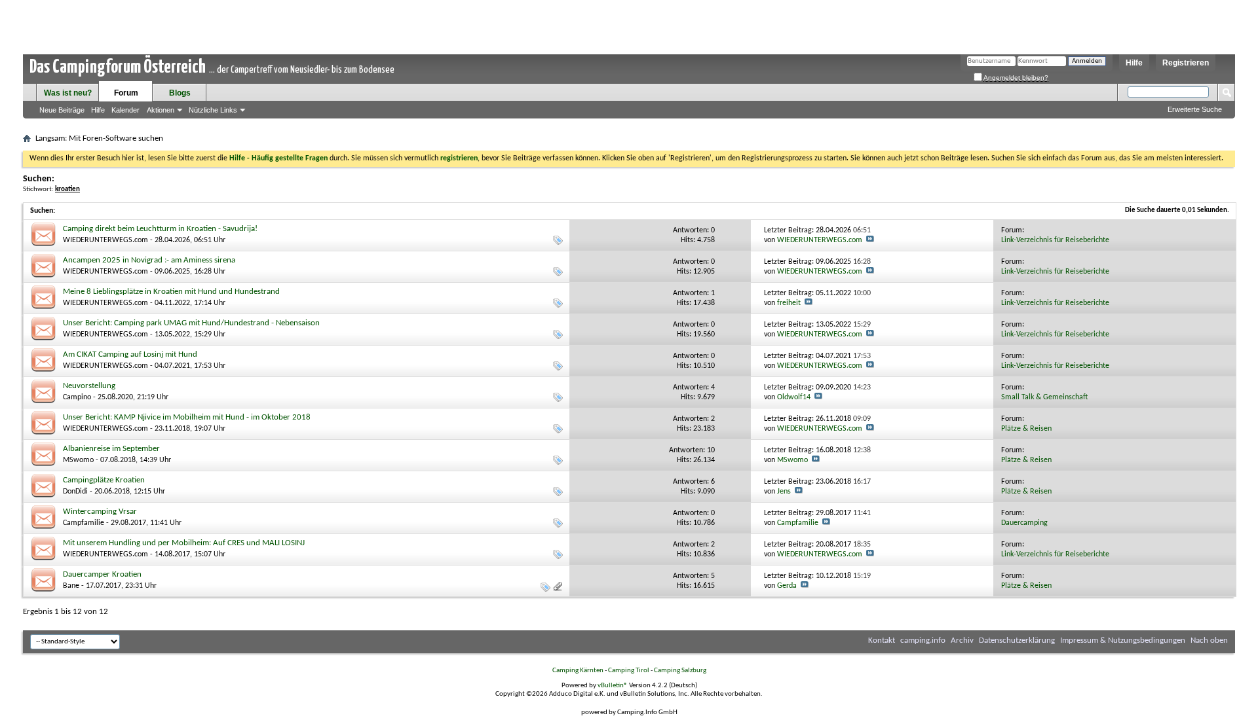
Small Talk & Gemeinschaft (1044, 397)
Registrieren (1185, 62)
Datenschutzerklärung (1017, 640)
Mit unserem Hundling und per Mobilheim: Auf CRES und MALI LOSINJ (184, 543)
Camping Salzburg (680, 670)
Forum (126, 93)
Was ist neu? (68, 93)
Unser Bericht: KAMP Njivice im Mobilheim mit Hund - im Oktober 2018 (187, 417)
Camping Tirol (628, 670)
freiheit (789, 303)
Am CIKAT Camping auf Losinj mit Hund (130, 354)
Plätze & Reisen (1026, 429)
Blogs (180, 93)
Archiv (962, 640)
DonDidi (75, 491)
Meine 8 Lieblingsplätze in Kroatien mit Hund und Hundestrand (171, 291)
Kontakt (881, 640)
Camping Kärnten (577, 670)
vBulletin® (613, 685)
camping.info (922, 640)
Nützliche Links (213, 110)
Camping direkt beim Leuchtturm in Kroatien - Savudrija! (160, 229)
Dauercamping (1024, 523)
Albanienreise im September (111, 448)
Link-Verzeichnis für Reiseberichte (1055, 240)
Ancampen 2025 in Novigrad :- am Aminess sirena (149, 260)
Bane (71, 586)
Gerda (787, 586)
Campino (77, 397)
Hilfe (1134, 62)
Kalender (125, 110)
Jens (784, 491)
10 (711, 450)
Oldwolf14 (793, 397)
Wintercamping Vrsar (100, 511)
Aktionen (160, 110)
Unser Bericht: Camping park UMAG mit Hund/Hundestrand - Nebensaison (191, 323)
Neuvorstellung (89, 386)
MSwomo (78, 460)
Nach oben (1209, 640)
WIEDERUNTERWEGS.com (105, 240)
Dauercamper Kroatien (102, 574)
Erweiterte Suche (1195, 109)
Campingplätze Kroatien (104, 480)
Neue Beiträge (62, 110)
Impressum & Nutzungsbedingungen (1122, 640)
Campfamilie (83, 523)
